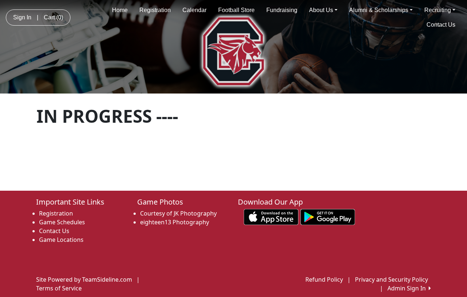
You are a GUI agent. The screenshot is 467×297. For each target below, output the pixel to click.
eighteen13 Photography (174, 222)
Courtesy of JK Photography (178, 213)
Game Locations (61, 240)
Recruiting (437, 10)
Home (120, 10)
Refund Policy (324, 279)
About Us (321, 10)
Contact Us (441, 25)
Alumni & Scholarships (378, 10)
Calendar (194, 10)
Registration (155, 10)
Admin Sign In (408, 288)
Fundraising (281, 10)
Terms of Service (59, 288)
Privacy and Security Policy (391, 279)
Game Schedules (62, 222)
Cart (53, 17)
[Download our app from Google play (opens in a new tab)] (327, 217)
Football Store (236, 10)
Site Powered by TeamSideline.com (84, 279)
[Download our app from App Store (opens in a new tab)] (271, 217)
